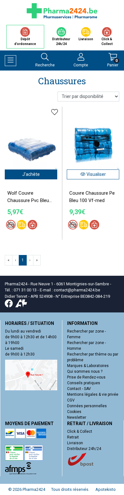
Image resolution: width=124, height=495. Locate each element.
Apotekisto (105, 489)
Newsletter (76, 417)
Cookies (74, 411)
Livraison (75, 443)
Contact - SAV (79, 388)
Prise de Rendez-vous (86, 377)
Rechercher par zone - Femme (86, 334)
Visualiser (96, 174)
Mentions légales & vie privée (92, 394)
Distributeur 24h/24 (84, 448)
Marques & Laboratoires (88, 366)
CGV (71, 400)
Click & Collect (79, 431)
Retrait (73, 437)
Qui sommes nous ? (84, 371)
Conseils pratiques (83, 383)
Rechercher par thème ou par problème (92, 357)
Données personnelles (87, 406)
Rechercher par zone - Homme (86, 346)
